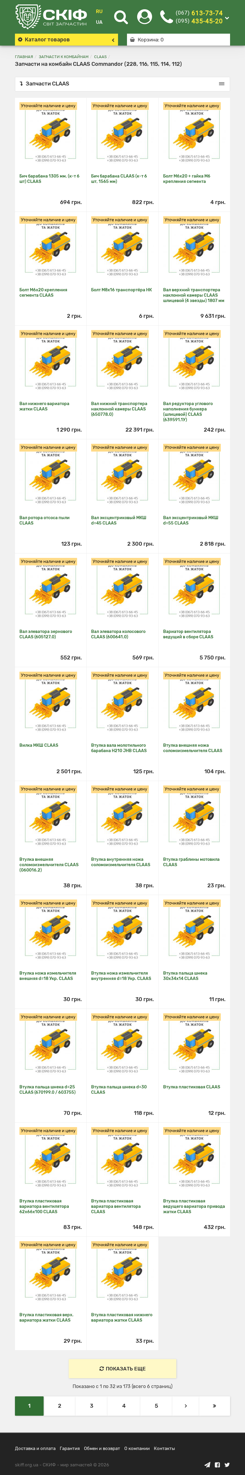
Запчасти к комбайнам (63, 57)
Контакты (164, 1448)
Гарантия (70, 1448)
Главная (24, 57)
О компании (137, 1448)
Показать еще (126, 1369)
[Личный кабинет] (144, 20)
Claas (100, 57)
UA (99, 22)
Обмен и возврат (102, 1448)
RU (99, 11)
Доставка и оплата (35, 1448)
